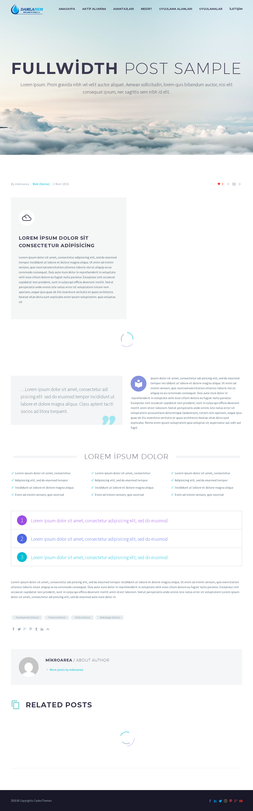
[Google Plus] (24, 629)
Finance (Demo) (57, 617)
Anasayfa (67, 9)
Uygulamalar (210, 9)
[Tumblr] (36, 629)
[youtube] (241, 800)
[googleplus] (235, 800)
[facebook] (210, 800)
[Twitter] (19, 629)
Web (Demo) (41, 184)
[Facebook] (13, 629)
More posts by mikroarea (66, 670)
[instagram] (225, 800)
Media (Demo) (82, 617)
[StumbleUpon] (47, 629)
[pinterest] (230, 800)
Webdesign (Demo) (110, 617)
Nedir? (146, 9)
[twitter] (220, 800)
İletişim (236, 9)
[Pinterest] (30, 629)
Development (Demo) (27, 617)
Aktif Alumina (94, 9)
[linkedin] (215, 800)
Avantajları (123, 9)
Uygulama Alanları (175, 9)
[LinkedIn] (42, 629)
